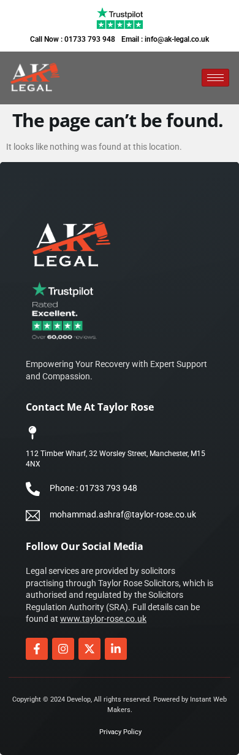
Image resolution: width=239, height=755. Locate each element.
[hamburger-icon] (215, 78)
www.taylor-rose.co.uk (103, 619)
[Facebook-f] (37, 649)
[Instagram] (63, 649)
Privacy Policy (120, 732)
